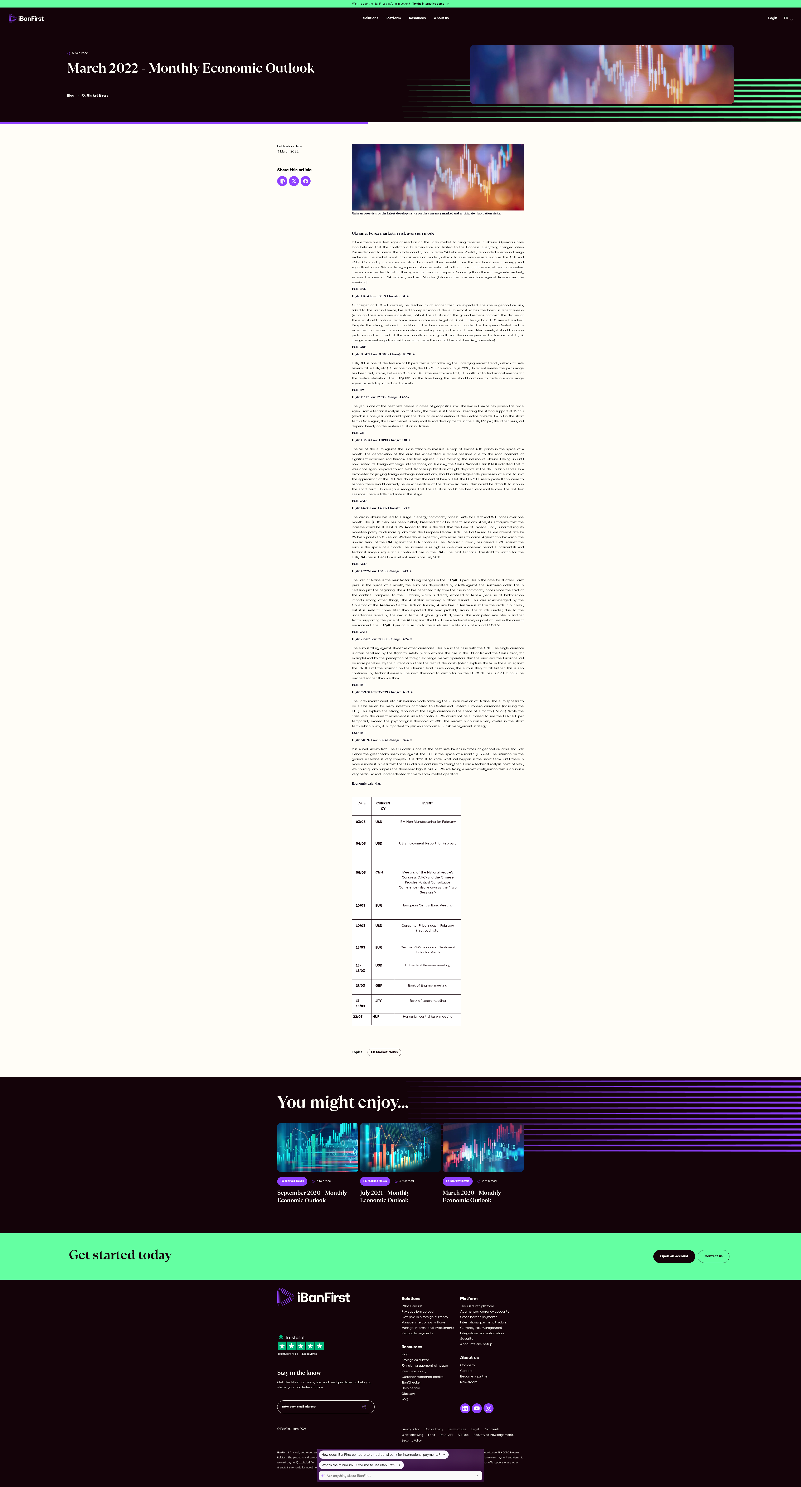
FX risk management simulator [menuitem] (425, 1365)
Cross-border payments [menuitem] (478, 1317)
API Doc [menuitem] (463, 1435)
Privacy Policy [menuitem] (410, 1429)
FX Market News (95, 95)
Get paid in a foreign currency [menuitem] (425, 1317)
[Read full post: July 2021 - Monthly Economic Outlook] (400, 1147)
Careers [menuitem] (466, 1370)
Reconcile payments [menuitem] (417, 1333)
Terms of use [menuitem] (457, 1429)
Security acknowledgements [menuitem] (494, 1435)
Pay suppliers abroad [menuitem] (417, 1311)
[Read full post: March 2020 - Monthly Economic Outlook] (483, 1147)
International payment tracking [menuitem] (483, 1322)
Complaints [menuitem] (492, 1429)
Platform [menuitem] (394, 18)
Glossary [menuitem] (408, 1393)
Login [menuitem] (772, 18)
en (786, 18)
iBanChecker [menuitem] (411, 1382)
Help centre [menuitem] (411, 1388)
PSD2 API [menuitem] (446, 1435)
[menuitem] (465, 1408)
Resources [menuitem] (417, 18)
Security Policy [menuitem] (412, 1440)
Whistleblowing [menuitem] (412, 1435)
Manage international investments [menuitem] (428, 1327)
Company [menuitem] (467, 1365)
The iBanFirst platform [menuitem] (477, 1306)
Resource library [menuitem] (414, 1371)
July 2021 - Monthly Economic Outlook (384, 1196)
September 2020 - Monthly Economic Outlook (312, 1196)
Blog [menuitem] (405, 1354)
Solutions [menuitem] (370, 18)
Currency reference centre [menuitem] (422, 1377)
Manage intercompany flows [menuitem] (424, 1322)
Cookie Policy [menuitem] (433, 1429)
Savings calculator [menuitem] (415, 1360)
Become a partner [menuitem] (474, 1376)
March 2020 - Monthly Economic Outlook (472, 1196)
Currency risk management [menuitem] (481, 1327)
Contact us (714, 1256)
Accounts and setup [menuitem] (476, 1344)
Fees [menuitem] (431, 1435)
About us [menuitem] (441, 18)
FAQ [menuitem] (405, 1399)
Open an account (674, 1256)
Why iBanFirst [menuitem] (412, 1306)
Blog (70, 95)
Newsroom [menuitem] (468, 1382)
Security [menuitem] (466, 1338)
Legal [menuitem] (475, 1429)
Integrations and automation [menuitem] (482, 1333)
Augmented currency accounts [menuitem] (484, 1311)
